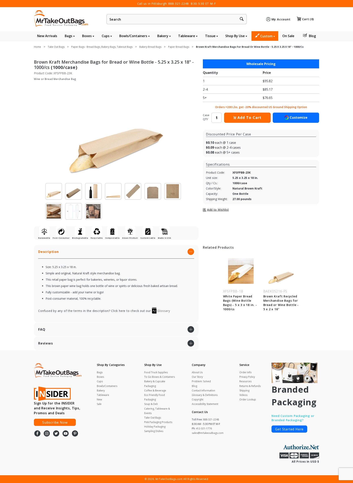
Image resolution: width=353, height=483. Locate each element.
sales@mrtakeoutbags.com (207, 433)
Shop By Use (235, 36)
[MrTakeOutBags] (61, 19)
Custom (266, 36)
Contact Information (203, 390)
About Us (197, 372)
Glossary (163, 311)
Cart (308, 19)
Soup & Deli (151, 404)
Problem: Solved (201, 381)
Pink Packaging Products (158, 422)
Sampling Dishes (153, 431)
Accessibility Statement (205, 404)
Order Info (245, 372)
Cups (106, 36)
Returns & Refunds (250, 386)
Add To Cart (249, 117)
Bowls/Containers (133, 36)
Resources (245, 381)
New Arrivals (47, 36)
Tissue (210, 36)
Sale (99, 404)
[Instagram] (46, 434)
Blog (312, 36)
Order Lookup (247, 399)
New (99, 399)
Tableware (187, 36)
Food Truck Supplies (156, 372)
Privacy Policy (247, 377)
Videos (243, 395)
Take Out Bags (152, 417)
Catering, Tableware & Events (157, 411)
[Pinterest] (74, 434)
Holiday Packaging (154, 426)
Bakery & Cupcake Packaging (154, 384)
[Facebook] (37, 434)
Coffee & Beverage (155, 390)
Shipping (244, 390)
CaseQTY (206, 117)
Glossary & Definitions (205, 395)
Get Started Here (289, 429)
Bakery (163, 36)
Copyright (197, 399)
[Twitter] (56, 434)
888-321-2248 (178, 4)
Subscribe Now (54, 422)
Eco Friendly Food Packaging (154, 397)
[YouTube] (65, 434)
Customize (298, 117)
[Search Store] (242, 19)
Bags (69, 36)
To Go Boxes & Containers (159, 377)
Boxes (87, 36)
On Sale (288, 36)
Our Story (197, 377)
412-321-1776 (204, 428)
